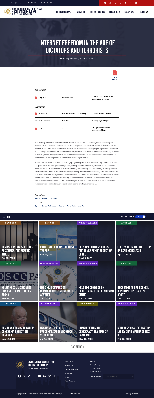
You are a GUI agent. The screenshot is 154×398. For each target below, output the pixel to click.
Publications (129, 12)
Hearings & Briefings (97, 12)
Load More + (77, 347)
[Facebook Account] (105, 3)
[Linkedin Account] (120, 3)
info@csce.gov (18, 3)
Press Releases (70, 381)
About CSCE (69, 361)
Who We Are (81, 12)
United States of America (75, 206)
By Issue (67, 377)
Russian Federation (49, 206)
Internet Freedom (41, 198)
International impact (71, 369)
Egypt (37, 206)
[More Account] (141, 3)
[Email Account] (136, 3)
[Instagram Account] (115, 3)
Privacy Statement (132, 394)
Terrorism (53, 198)
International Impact (64, 12)
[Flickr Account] (130, 3)
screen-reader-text (19, 241)
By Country (68, 373)
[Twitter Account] (110, 3)
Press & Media (114, 12)
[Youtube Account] (125, 3)
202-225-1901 (32, 3)
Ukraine (61, 206)
